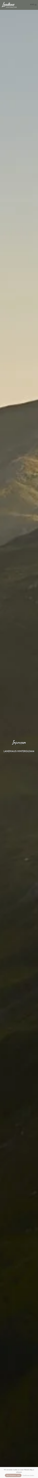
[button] (33, 5)
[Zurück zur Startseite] (9, 5)
